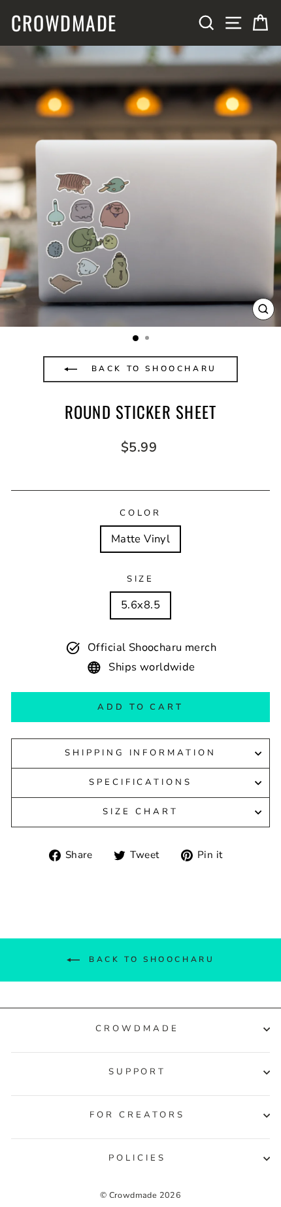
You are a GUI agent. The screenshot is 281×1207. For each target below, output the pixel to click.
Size (141, 579)
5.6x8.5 (140, 604)
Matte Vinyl (141, 538)
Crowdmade (64, 23)
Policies (137, 1158)
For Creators (137, 1115)
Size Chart (140, 812)
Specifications (141, 782)
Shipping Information (141, 753)
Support (137, 1072)
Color (141, 513)
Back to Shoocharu (152, 368)
